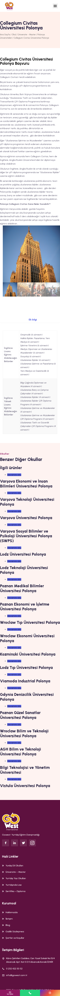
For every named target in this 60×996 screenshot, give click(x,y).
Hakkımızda (12, 912)
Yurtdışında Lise (14, 885)
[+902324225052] (30, 993)
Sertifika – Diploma (15, 891)
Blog (8, 925)
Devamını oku (14, 474)
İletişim (9, 918)
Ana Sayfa (5, 34)
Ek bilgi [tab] (33, 319)
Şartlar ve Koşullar (15, 938)
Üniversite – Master (16, 872)
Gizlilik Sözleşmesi (15, 931)
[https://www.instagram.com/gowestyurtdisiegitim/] (50, 993)
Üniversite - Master (27, 34)
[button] (55, 6)
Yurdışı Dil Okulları (14, 865)
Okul (14, 34)
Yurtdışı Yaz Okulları (16, 878)
